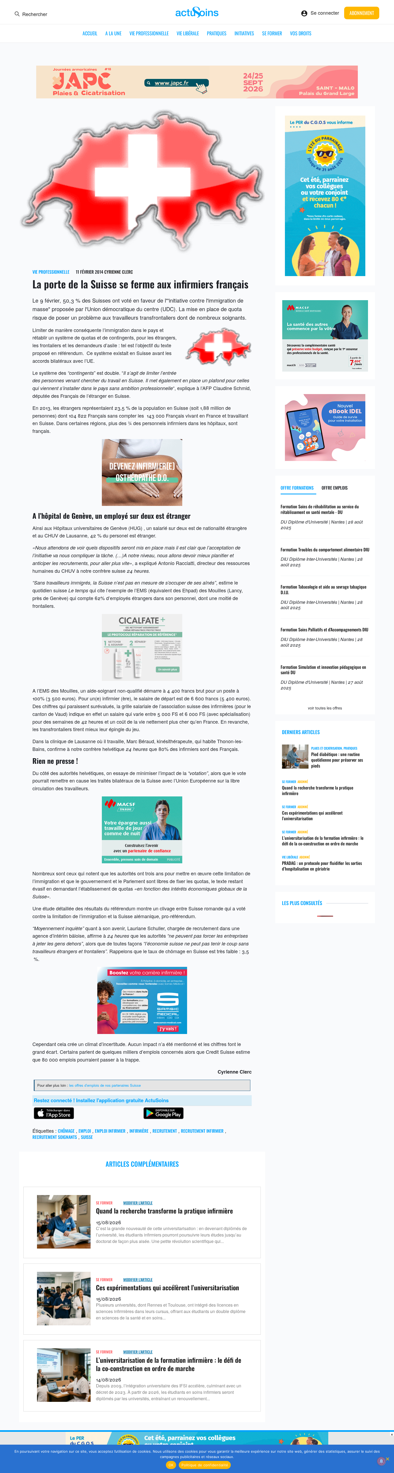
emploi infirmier (110, 1131)
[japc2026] (197, 96)
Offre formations (297, 487)
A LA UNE (113, 33)
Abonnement (362, 12)
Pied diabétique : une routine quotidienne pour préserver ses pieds (337, 760)
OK (171, 1465)
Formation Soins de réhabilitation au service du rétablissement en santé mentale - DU (320, 509)
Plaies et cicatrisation (326, 748)
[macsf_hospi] (325, 369)
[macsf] (142, 861)
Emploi (85, 1131)
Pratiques (216, 33)
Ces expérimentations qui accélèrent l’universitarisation (167, 1287)
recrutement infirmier (202, 1131)
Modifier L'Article (138, 1202)
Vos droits (300, 33)
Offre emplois (335, 487)
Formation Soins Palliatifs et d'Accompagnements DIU (324, 629)
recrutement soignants (54, 1137)
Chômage (66, 1131)
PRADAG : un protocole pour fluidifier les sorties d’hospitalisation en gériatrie (322, 866)
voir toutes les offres (325, 708)
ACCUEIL (90, 33)
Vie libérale (188, 33)
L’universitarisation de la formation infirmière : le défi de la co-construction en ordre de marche (168, 1364)
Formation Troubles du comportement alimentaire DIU (325, 549)
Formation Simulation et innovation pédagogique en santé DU (323, 670)
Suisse (87, 1137)
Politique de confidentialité (204, 1465)
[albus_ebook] (325, 458)
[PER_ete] (325, 273)
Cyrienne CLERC (118, 272)
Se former (272, 33)
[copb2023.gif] (142, 503)
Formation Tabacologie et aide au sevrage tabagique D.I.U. (323, 589)
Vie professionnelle (149, 33)
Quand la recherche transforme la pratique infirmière (164, 1210)
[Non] (387, 1458)
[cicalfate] (142, 678)
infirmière (138, 1131)
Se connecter (325, 12)
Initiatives (244, 33)
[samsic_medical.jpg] (142, 1031)
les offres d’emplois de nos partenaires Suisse (105, 1085)
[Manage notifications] (381, 1461)
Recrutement (165, 1131)
